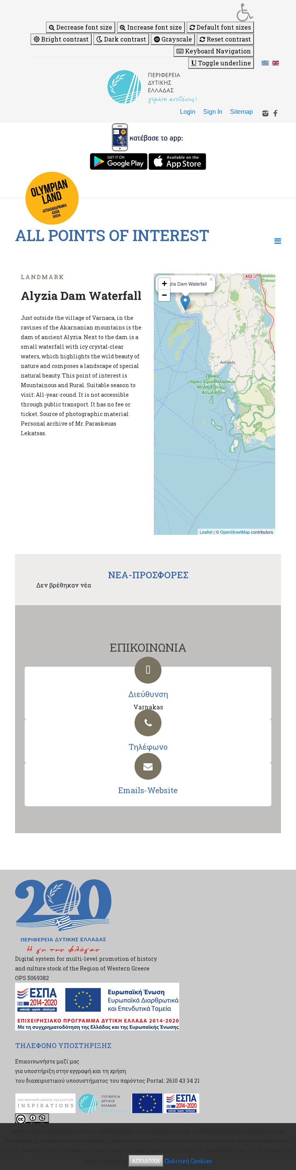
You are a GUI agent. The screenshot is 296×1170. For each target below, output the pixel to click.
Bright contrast (64, 39)
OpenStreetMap (235, 532)
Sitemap (241, 111)
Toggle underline (224, 63)
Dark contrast (124, 39)
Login (187, 111)
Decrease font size (83, 27)
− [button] (164, 295)
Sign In (212, 111)
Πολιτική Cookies (188, 1161)
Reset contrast (228, 39)
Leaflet (206, 532)
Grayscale (176, 39)
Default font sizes (223, 27)
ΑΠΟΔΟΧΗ (146, 1161)
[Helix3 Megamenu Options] (277, 240)
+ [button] (164, 283)
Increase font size (154, 27)
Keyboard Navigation (217, 51)
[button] (142, 12)
